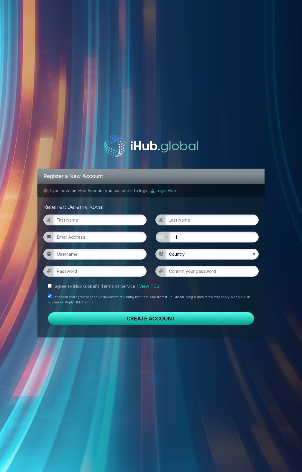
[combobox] (162, 237)
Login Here (166, 190)
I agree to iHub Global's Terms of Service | (106, 286)
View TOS (149, 286)
